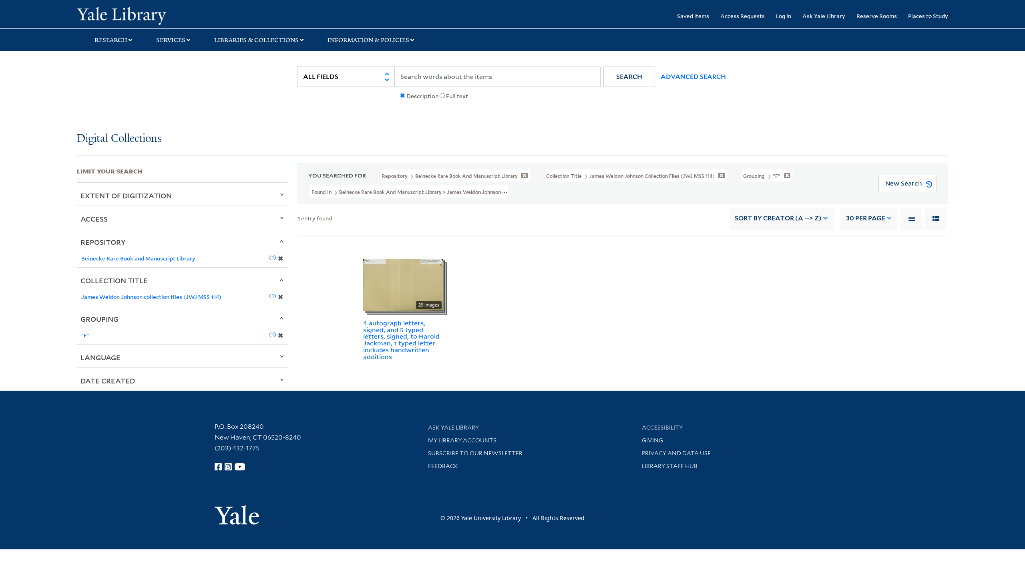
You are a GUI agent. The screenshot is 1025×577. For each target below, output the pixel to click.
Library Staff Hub (669, 466)
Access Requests (742, 16)
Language (100, 357)
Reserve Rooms (876, 16)
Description (422, 96)
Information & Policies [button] (368, 40)
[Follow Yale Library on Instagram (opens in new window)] (228, 466)
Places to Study (928, 16)
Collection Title (114, 280)
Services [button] (170, 40)
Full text (457, 96)
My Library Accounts (462, 440)
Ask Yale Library (823, 16)
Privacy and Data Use (676, 453)
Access (94, 219)
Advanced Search (693, 77)
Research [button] (110, 40)
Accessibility (662, 427)
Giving (652, 440)
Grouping (99, 319)
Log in (783, 16)
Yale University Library (142, 15)
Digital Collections (119, 139)
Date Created (107, 380)
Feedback (443, 466)
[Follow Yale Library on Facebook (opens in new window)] (218, 466)
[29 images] (403, 284)
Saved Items (693, 16)
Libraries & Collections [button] (256, 40)
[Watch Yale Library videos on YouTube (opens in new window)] (240, 466)
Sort (778, 218)
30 (865, 218)
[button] (629, 77)
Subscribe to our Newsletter (475, 453)
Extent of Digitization (126, 195)
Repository (103, 242)
